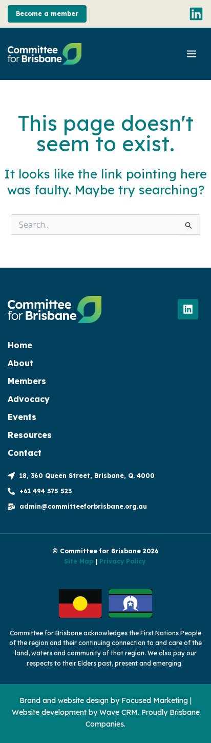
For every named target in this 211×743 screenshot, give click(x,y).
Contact (24, 453)
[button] (47, 14)
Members (27, 381)
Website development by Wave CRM (75, 712)
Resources (30, 435)
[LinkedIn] (196, 14)
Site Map (78, 561)
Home (20, 345)
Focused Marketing (154, 700)
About (20, 363)
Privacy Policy (122, 561)
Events (22, 417)
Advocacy (29, 399)
